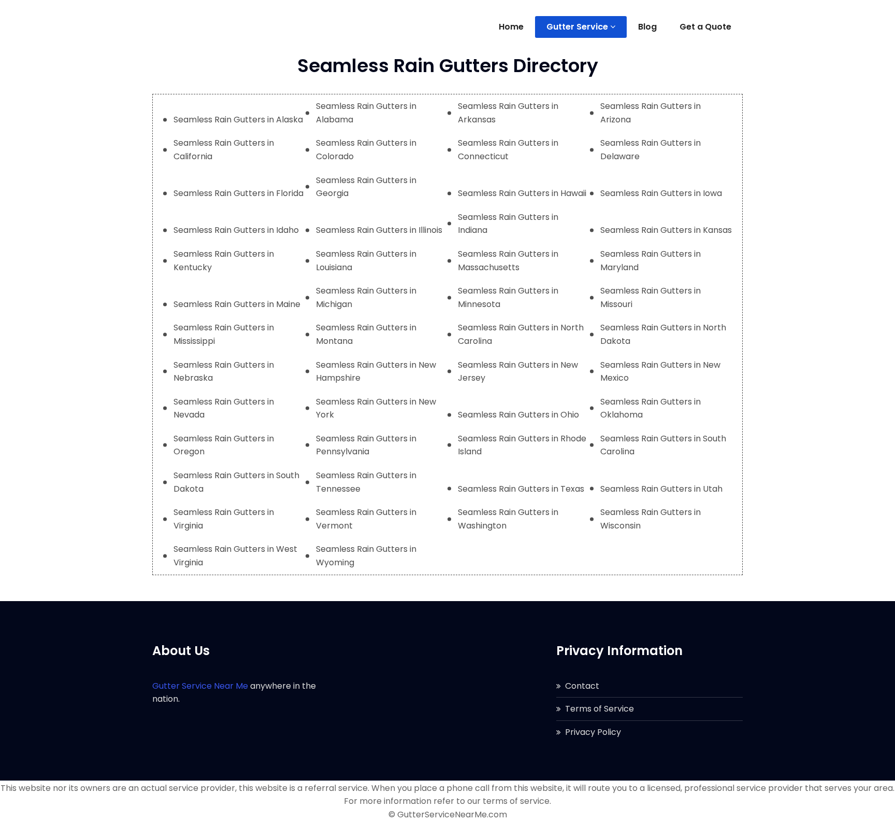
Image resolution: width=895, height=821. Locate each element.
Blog (647, 27)
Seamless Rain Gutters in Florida (239, 193)
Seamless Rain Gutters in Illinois (379, 230)
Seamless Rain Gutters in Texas (521, 489)
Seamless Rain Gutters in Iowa (661, 193)
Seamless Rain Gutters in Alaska (238, 120)
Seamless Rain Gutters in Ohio (518, 415)
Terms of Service (599, 709)
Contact (582, 686)
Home (511, 27)
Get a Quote (705, 27)
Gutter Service (577, 27)
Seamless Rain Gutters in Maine (237, 304)
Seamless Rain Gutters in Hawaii (522, 193)
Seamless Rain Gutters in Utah (661, 489)
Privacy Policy (593, 732)
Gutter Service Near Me (200, 686)
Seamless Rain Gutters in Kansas (666, 230)
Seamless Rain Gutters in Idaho (236, 230)
